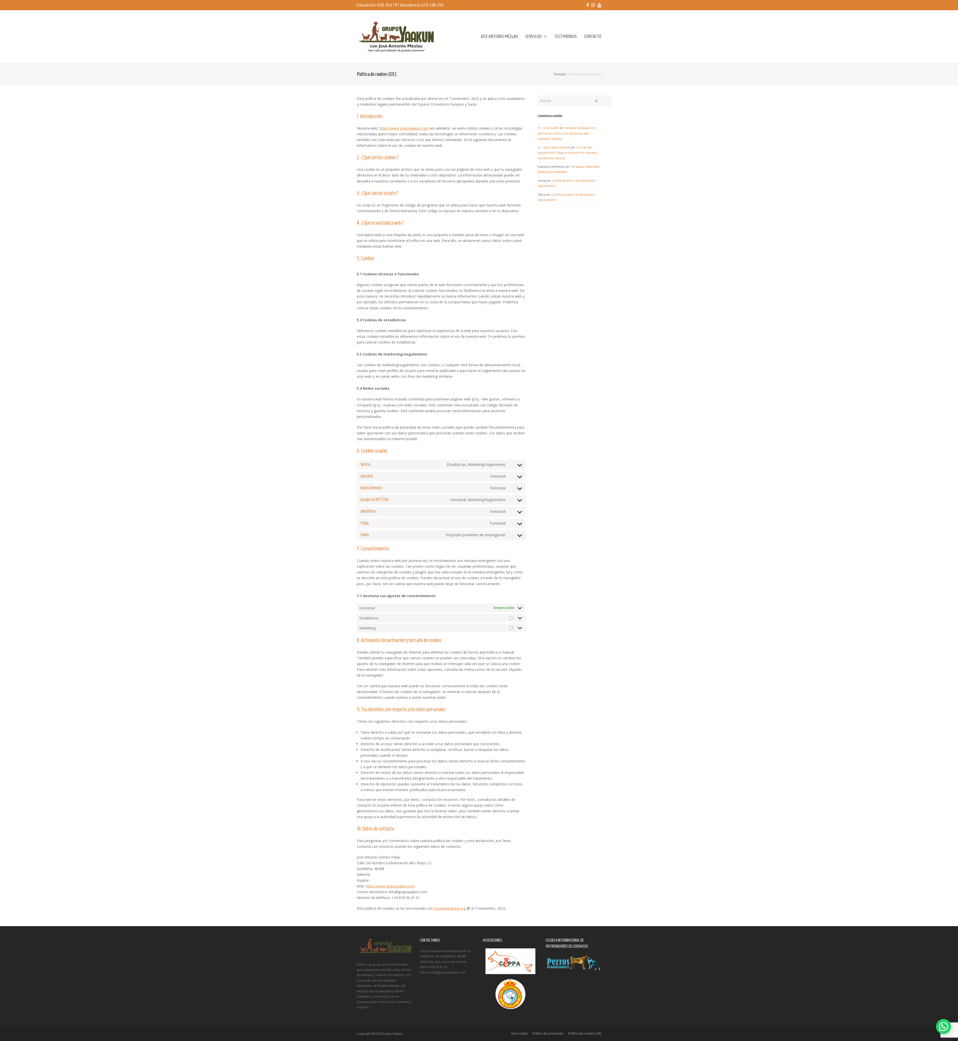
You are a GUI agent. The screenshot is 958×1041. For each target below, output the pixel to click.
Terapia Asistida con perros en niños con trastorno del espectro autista (566, 133)
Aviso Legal (519, 1033)
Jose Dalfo (551, 128)
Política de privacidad (547, 1033)
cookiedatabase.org (450, 908)
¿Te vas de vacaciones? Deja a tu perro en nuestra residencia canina (567, 152)
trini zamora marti (556, 147)
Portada (560, 74)
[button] (943, 1026)
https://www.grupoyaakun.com (404, 128)
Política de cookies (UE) (584, 1033)
